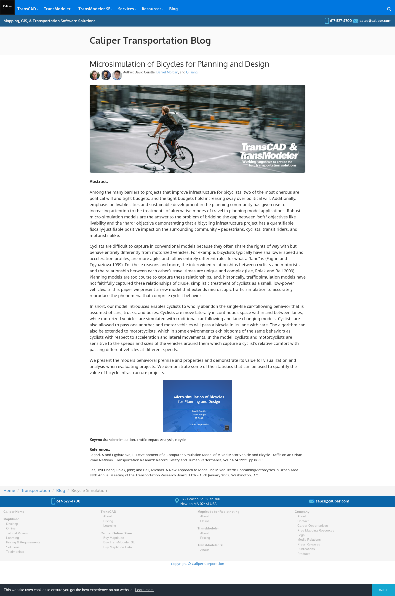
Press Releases (308, 544)
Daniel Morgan (167, 72)
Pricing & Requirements (23, 542)
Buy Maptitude (113, 538)
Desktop (12, 524)
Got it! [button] (384, 590)
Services (126, 8)
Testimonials (15, 551)
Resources (151, 8)
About (107, 516)
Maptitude (11, 519)
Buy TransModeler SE (119, 542)
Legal (301, 535)
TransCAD (26, 8)
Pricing (108, 521)
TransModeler (57, 8)
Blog (173, 8)
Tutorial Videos (17, 533)
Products (303, 554)
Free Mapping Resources (315, 530)
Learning (12, 538)
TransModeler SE (94, 8)
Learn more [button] (144, 590)
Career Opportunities (312, 525)
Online (11, 528)
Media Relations (309, 539)
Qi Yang (192, 72)
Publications (306, 549)
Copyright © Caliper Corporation (197, 563)
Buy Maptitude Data (117, 547)
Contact (303, 521)
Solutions (12, 547)
